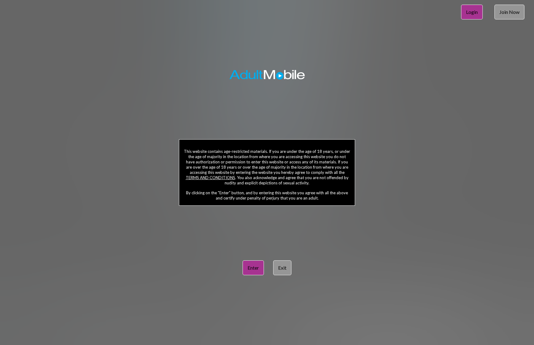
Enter (253, 268)
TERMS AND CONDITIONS (210, 177)
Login (472, 12)
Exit (282, 268)
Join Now (509, 12)
